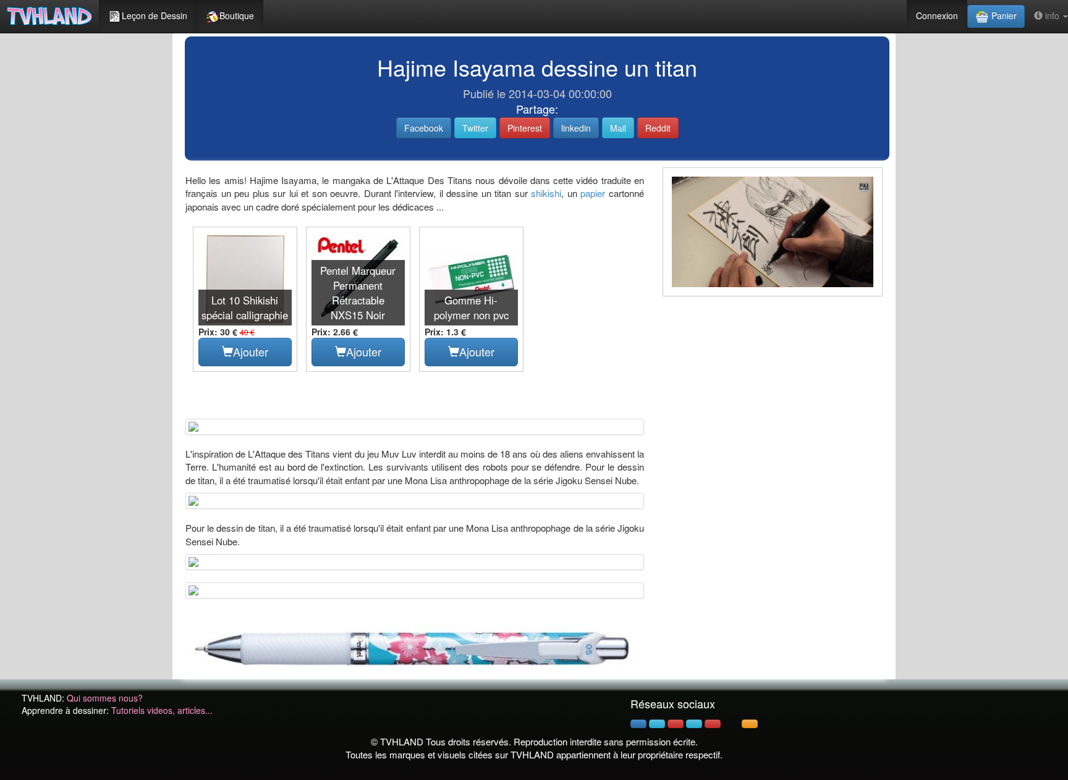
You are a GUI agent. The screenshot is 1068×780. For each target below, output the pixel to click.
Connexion (937, 15)
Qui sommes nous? (105, 698)
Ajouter (250, 351)
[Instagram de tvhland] (694, 723)
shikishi (546, 193)
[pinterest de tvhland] (676, 723)
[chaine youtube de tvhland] (713, 723)
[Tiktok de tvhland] (731, 723)
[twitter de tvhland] (657, 723)
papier (592, 193)
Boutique (236, 15)
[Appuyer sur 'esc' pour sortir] (773, 232)
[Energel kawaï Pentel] (414, 648)
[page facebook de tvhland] (638, 723)
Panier (1003, 15)
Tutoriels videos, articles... (162, 710)
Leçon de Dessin (154, 15)
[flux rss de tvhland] (750, 723)
